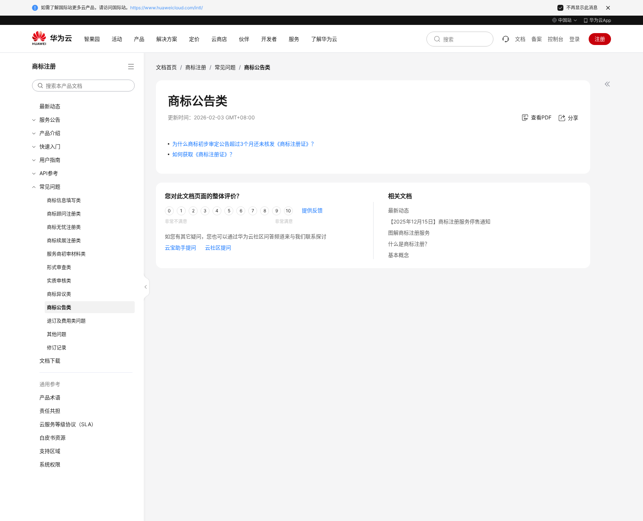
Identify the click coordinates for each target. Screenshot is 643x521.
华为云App (600, 20)
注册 (600, 39)
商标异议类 (59, 294)
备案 (536, 39)
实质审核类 (59, 280)
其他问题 (56, 334)
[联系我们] (505, 39)
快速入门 (49, 146)
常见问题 (49, 186)
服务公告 (49, 119)
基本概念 (398, 255)
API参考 (48, 173)
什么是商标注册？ (409, 244)
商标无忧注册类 (64, 227)
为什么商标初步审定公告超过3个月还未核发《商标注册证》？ (244, 144)
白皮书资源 (52, 437)
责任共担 (49, 411)
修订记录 (56, 347)
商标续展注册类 (64, 240)
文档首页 (166, 67)
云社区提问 (218, 247)
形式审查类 (59, 267)
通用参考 (49, 384)
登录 (574, 39)
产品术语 (49, 397)
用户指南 (49, 160)
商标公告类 (59, 307)
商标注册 (195, 67)
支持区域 (49, 451)
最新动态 (49, 106)
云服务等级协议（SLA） (67, 424)
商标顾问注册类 (64, 213)
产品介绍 (49, 133)
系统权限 (49, 464)
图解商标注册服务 (409, 232)
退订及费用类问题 (66, 321)
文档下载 (49, 360)
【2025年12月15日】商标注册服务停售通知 (439, 221)
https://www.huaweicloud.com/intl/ (166, 7)
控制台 (555, 39)
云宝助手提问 (180, 247)
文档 (520, 39)
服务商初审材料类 (66, 254)
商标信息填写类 (64, 200)
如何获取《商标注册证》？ (203, 154)
